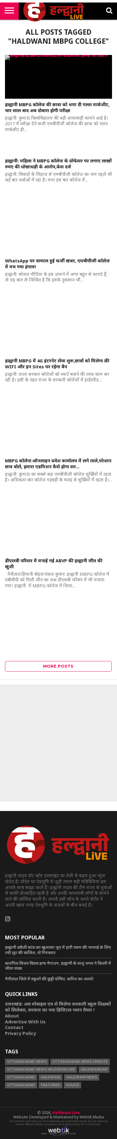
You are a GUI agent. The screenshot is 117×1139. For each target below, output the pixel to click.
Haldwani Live (66, 1112)
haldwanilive (94, 1069)
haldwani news (81, 1077)
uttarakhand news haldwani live (41, 1069)
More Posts (58, 666)
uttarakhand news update (80, 1062)
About (12, 1016)
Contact (14, 1027)
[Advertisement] (58, 743)
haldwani (50, 1077)
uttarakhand (21, 1077)
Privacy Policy (20, 1033)
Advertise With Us (25, 1022)
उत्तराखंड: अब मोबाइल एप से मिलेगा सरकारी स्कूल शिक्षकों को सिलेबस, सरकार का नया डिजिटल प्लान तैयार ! (58, 1007)
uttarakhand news (26, 1062)
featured (50, 1085)
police (72, 1085)
